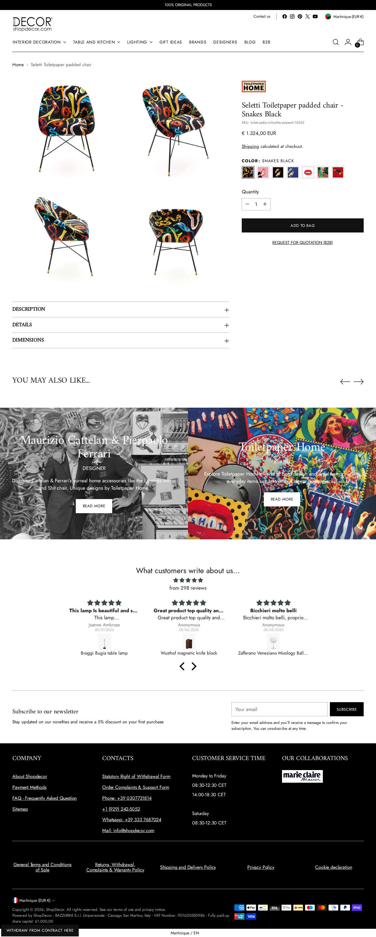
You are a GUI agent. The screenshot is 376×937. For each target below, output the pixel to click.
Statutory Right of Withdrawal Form (136, 776)
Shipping (250, 146)
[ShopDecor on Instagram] (292, 16)
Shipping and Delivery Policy (188, 867)
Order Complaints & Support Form (135, 787)
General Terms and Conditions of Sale (42, 867)
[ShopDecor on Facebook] (284, 16)
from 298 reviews (188, 587)
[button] (183, 666)
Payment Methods (29, 787)
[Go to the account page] (348, 42)
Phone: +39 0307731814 (127, 798)
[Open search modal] (336, 42)
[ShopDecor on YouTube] (315, 16)
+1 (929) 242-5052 (121, 809)
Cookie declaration (333, 867)
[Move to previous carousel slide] (345, 382)
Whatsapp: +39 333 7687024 (131, 819)
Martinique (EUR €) (35, 900)
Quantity (250, 191)
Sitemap (20, 809)
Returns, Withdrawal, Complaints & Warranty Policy (115, 867)
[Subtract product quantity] (247, 204)
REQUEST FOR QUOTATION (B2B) (302, 242)
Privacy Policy (260, 867)
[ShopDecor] (32, 24)
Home (18, 64)
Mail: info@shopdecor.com (128, 830)
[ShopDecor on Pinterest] (300, 16)
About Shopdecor (29, 776)
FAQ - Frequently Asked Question (44, 798)
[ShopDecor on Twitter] (307, 16)
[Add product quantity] (265, 204)
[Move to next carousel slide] (359, 381)
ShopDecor (55, 909)
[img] (188, 580)
